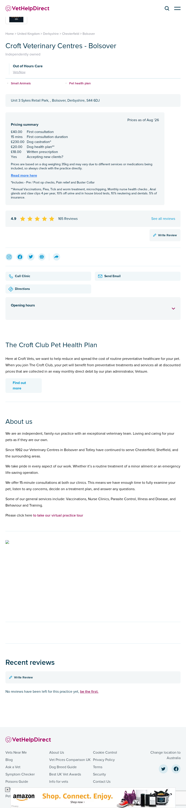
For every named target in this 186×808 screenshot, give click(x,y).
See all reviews (163, 218)
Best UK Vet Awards (65, 774)
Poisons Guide (16, 781)
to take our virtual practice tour (58, 515)
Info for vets (58, 781)
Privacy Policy (104, 760)
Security (99, 774)
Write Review (167, 235)
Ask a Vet (12, 767)
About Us (56, 752)
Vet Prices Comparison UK (70, 760)
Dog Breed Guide (63, 767)
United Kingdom (28, 34)
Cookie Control (105, 752)
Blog (9, 760)
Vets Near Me (16, 752)
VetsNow (19, 72)
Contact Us (101, 781)
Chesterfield (70, 34)
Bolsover (89, 34)
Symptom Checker (20, 774)
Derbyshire (51, 34)
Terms (97, 767)
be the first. (89, 691)
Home (9, 34)
